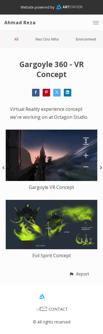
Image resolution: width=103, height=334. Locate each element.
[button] (79, 274)
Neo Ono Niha (47, 39)
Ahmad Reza (20, 22)
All (16, 39)
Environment (86, 39)
